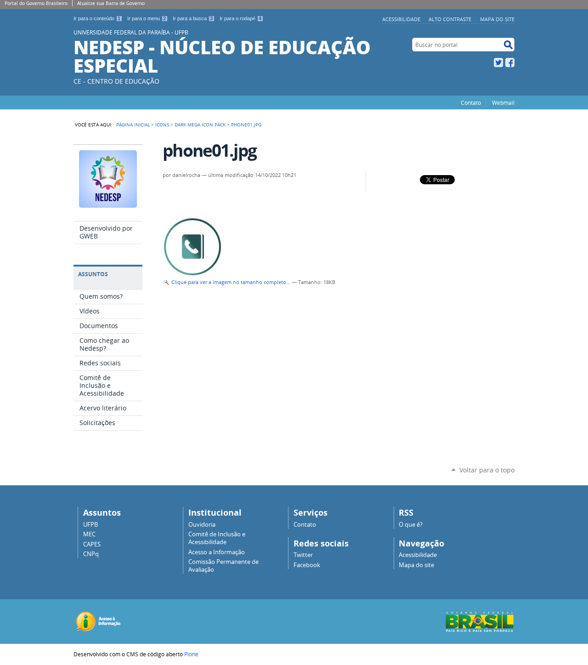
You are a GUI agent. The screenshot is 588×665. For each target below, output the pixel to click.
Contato (471, 102)
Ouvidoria (201, 525)
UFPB (90, 525)
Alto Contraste (450, 19)
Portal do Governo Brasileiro (36, 3)
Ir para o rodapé (240, 18)
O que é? (411, 525)
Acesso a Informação (216, 552)
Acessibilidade (401, 19)
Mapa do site (497, 19)
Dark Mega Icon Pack (200, 124)
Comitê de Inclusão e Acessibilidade (216, 538)
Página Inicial (133, 124)
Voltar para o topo (486, 470)
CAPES (92, 544)
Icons (162, 124)
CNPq (91, 554)
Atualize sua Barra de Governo (111, 3)
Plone (191, 654)
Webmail (503, 102)
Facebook (509, 62)
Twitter (498, 62)
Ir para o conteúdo (97, 18)
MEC (89, 534)
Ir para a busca (193, 18)
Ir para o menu (146, 18)
